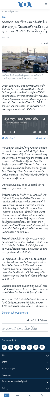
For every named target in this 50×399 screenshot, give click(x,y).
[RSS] (29, 347)
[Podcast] (35, 347)
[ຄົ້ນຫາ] (42, 395)
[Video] (17, 395)
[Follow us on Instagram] (17, 347)
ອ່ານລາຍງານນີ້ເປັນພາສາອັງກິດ (15, 313)
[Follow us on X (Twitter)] (23, 347)
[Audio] (30, 395)
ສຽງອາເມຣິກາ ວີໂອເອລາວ (17, 122)
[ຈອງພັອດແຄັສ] (42, 347)
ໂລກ (4, 17)
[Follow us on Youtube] (10, 347)
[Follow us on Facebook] (4, 347)
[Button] (45, 43)
